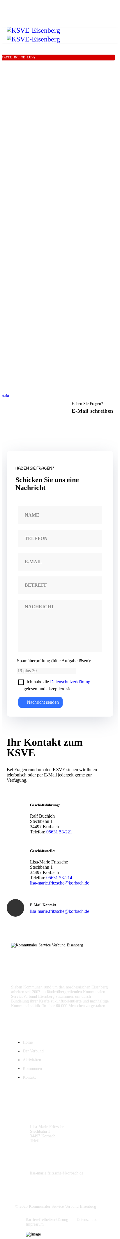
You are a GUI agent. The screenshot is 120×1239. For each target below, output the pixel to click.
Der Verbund (33, 1051)
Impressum (35, 1224)
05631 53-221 (59, 831)
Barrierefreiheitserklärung (47, 1219)
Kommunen (32, 1068)
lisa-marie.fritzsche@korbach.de (59, 882)
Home (28, 1042)
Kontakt (29, 1077)
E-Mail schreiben (92, 411)
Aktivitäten (32, 1060)
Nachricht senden (42, 702)
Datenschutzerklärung (70, 681)
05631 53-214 (59, 877)
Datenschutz (86, 1219)
